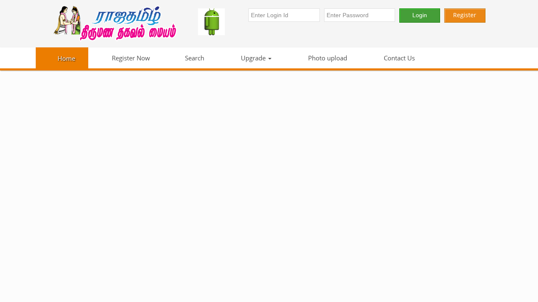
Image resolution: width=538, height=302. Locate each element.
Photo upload (326, 58)
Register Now (130, 58)
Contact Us (398, 58)
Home (66, 58)
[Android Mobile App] (219, 21)
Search (194, 58)
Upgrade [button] (253, 58)
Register (464, 15)
